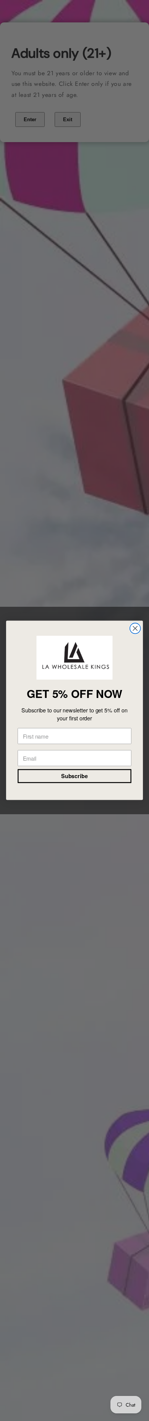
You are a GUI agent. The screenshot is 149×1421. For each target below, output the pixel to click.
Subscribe (74, 776)
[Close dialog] (135, 628)
